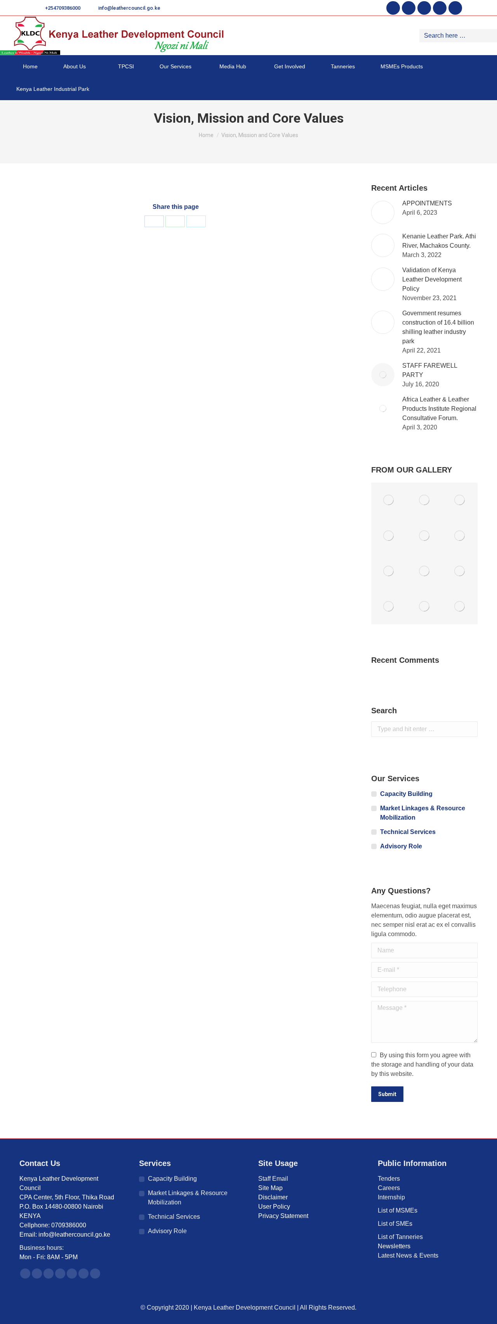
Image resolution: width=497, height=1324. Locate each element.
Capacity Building (406, 794)
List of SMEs (395, 1223)
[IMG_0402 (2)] (460, 571)
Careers (389, 1188)
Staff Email (273, 1178)
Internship (391, 1197)
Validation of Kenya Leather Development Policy (432, 279)
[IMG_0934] (424, 535)
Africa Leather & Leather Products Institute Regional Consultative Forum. (439, 408)
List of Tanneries (401, 1237)
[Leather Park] (460, 535)
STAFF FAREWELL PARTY (429, 370)
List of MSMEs (397, 1210)
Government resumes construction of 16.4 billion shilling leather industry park (438, 327)
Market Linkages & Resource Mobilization (422, 813)
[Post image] (382, 212)
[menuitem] (27, 66)
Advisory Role (401, 846)
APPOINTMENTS (427, 203)
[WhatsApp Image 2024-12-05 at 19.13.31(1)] (389, 500)
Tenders (389, 1178)
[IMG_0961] (460, 606)
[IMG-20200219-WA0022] (424, 500)
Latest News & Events (408, 1255)
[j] (460, 500)
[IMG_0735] (424, 606)
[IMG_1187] (389, 606)
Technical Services (408, 832)
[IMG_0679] (389, 535)
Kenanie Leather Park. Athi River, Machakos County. (439, 241)
